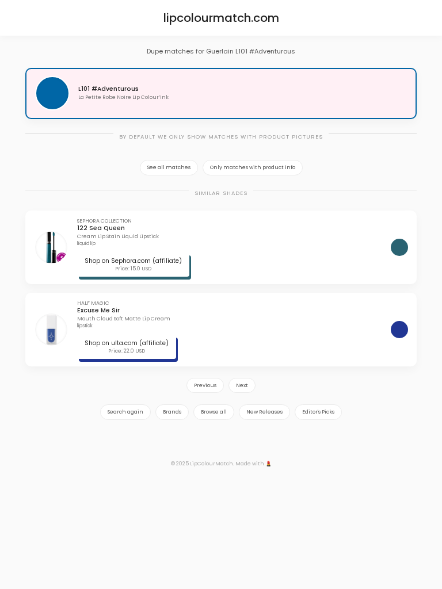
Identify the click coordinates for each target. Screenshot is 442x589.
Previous (205, 385)
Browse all (214, 411)
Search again (125, 411)
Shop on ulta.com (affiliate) (127, 343)
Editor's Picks (318, 411)
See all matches (168, 167)
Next (242, 385)
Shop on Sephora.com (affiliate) (133, 261)
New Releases (264, 411)
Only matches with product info (252, 167)
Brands (172, 411)
